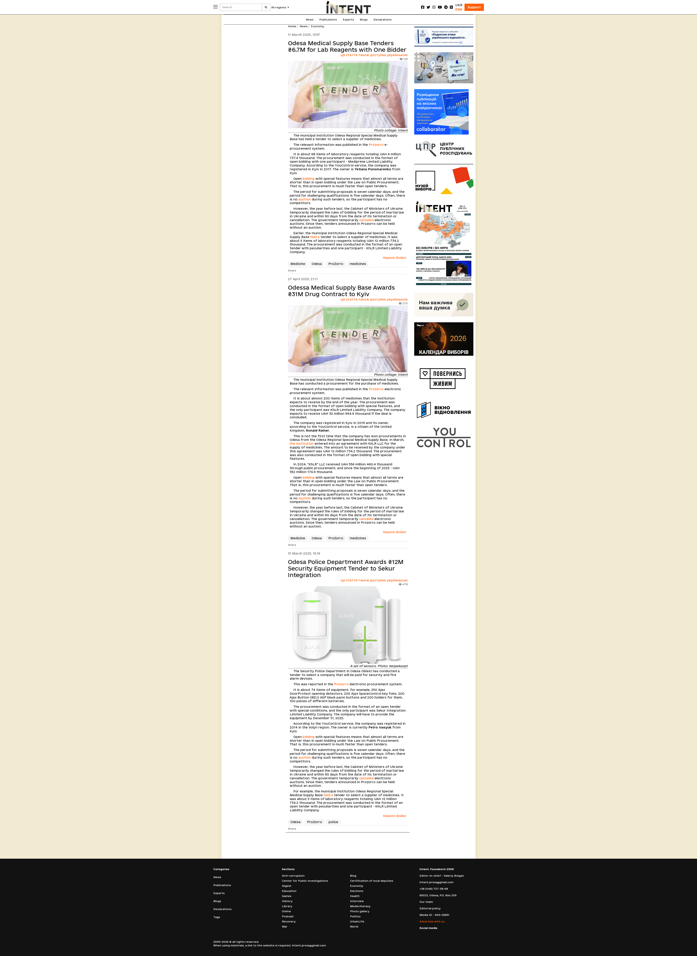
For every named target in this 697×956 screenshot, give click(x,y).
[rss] (451, 7)
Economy (317, 26)
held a (315, 237)
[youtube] (440, 7)
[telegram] (446, 7)
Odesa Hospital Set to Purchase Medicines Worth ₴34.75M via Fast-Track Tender (347, 852)
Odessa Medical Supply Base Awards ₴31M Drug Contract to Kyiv (341, 290)
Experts (348, 19)
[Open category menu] (215, 6)
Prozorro (376, 144)
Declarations (382, 19)
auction (304, 199)
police (333, 822)
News (309, 19)
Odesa (317, 263)
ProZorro (335, 263)
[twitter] (428, 7)
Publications (328, 19)
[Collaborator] (443, 112)
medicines (358, 263)
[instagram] (434, 7)
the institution (302, 443)
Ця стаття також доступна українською (374, 55)
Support (474, 7)
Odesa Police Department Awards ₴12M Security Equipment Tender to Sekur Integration (345, 568)
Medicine (297, 263)
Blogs (364, 19)
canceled (366, 220)
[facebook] (422, 7)
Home (292, 26)
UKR (458, 5)
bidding (309, 178)
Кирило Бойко (394, 257)
